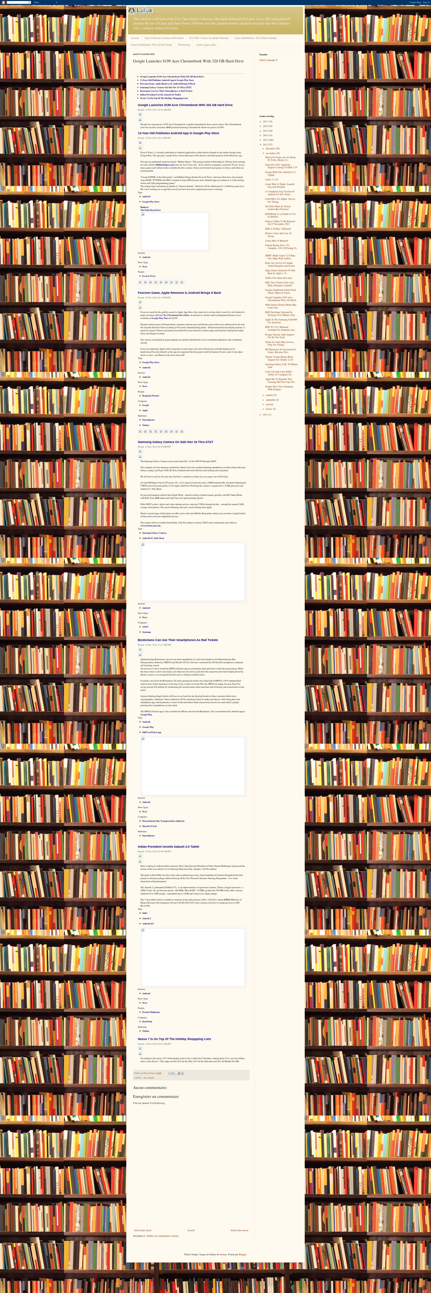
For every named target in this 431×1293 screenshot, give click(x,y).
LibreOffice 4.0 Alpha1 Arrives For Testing (280, 200)
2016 (265, 126)
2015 (265, 130)
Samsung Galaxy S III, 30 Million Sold (281, 366)
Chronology (184, 44)
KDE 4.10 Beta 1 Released (278, 228)
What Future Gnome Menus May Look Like (280, 306)
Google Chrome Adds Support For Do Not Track (279, 336)
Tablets (145, 425)
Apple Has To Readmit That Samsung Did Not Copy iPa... (280, 380)
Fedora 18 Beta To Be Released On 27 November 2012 (280, 223)
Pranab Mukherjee (151, 1012)
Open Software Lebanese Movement (164, 38)
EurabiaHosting (157, 1103)
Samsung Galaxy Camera (154, 532)
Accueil (135, 38)
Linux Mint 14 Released (276, 240)
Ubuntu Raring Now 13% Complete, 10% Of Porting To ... (281, 248)
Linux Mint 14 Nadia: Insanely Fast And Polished (280, 185)
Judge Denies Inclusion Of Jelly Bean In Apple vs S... (280, 272)
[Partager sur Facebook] (179, 1073)
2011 (265, 414)
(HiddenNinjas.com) (164, 164)
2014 (265, 135)
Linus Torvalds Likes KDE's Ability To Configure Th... (279, 373)
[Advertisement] (191, 1203)
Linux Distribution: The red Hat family (151, 44)
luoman (223, 1254)
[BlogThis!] (173, 1073)
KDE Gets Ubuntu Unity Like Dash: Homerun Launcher (279, 284)
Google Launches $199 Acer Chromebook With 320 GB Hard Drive (172, 76)
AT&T (145, 626)
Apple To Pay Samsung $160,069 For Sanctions (281, 321)
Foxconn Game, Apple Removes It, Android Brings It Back (167, 83)
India (144, 912)
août (268, 404)
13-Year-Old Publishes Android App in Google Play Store (167, 80)
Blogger (242, 1254)
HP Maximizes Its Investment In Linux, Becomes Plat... (280, 351)
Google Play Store (150, 201)
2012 (265, 144)
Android (146, 196)
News (144, 266)
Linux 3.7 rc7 (271, 179)
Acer (145, 1077)
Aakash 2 (146, 918)
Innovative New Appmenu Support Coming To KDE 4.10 (281, 166)
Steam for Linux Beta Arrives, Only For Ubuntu (279, 343)
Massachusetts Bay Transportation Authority (163, 820)
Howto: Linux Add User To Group (278, 235)
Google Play (148, 727)
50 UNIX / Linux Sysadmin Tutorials (209, 38)
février (269, 408)
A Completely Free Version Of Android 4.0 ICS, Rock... (279, 193)
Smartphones (148, 419)
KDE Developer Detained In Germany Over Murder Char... (281, 313)
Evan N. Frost (148, 275)
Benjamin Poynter (150, 395)
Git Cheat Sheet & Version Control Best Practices (278, 208)
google (151, 1077)
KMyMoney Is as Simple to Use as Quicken (280, 215)
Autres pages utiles (206, 44)
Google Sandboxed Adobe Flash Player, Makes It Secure (280, 291)
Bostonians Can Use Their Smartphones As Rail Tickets (166, 90)
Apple (145, 410)
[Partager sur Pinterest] (182, 1073)
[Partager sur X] (176, 1073)
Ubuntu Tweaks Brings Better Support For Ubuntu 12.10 (279, 358)
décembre (271, 148)
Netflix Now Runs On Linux (278, 277)
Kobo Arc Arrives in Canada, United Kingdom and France (280, 264)
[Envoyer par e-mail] (169, 1073)
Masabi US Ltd (149, 826)
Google (145, 405)
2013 (265, 139)
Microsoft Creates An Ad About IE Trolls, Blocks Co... (280, 159)
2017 (265, 121)
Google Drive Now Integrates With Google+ (279, 388)
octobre (270, 395)
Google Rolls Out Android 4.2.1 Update (280, 173)
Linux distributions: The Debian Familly (255, 38)
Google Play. (146, 714)
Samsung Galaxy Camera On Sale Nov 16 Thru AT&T (166, 87)
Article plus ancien (239, 1230)
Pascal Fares (149, 1073)
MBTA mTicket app (151, 732)
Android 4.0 (148, 923)
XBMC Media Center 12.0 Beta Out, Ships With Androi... (280, 257)
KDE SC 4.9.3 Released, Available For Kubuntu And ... (281, 328)
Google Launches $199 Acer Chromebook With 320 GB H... (281, 299)
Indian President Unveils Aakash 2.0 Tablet (160, 94)
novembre (271, 153)
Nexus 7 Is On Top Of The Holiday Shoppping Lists (164, 98)
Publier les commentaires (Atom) (163, 1235)
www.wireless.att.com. (150, 525)
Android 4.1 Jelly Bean (153, 538)
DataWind (147, 1021)
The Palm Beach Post (150, 210)
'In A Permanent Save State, (176, 315)
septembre (271, 399)
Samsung (146, 631)
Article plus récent (142, 1230)
